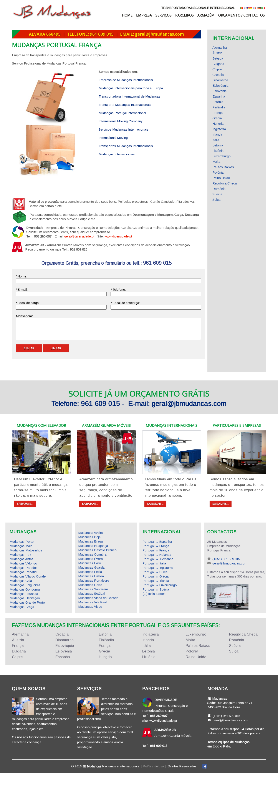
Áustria (217, 53)
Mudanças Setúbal (91, 593)
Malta (216, 161)
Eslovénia (219, 91)
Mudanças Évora (90, 559)
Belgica (217, 58)
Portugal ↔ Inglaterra (158, 567)
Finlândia (218, 107)
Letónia (217, 145)
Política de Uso (153, 766)
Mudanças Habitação (25, 598)
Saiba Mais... (25, 503)
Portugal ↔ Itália (154, 563)
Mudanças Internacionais (117, 154)
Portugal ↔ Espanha (157, 541)
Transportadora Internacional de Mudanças (129, 96)
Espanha (218, 96)
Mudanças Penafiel (23, 572)
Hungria (217, 123)
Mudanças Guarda (91, 567)
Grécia (217, 118)
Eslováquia (220, 85)
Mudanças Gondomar (25, 589)
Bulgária (218, 64)
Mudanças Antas (21, 559)
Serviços (164, 15)
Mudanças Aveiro (90, 532)
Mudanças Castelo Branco (97, 550)
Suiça (216, 199)
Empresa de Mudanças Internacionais (126, 80)
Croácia (218, 74)
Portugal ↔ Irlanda (156, 581)
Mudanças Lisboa (91, 576)
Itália (215, 140)
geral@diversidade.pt (79, 236)
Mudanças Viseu (90, 606)
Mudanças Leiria (90, 572)
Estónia (217, 102)
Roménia (218, 189)
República (243, 634)
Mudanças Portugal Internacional (122, 113)
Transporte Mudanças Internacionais (125, 104)
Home (127, 15)
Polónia (217, 172)
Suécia (217, 194)
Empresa (144, 15)
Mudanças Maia (21, 546)
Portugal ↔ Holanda (157, 554)
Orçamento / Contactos (241, 15)
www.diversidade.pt (118, 236)
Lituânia (217, 151)
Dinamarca (220, 80)
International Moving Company (121, 121)
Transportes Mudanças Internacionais (126, 146)
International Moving (113, 137)
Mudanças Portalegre (93, 580)
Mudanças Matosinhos (26, 550)
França (217, 113)
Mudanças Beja (89, 537)
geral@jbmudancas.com (229, 563)
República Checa (224, 183)
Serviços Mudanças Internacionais (123, 129)
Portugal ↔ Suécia (156, 589)
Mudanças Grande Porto (27, 602)
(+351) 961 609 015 (226, 559)
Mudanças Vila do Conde (28, 576)
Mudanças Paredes (24, 567)
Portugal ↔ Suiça (155, 572)
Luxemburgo (221, 156)
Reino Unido (221, 178)
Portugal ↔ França (156, 546)
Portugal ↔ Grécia (156, 576)
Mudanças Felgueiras (25, 585)
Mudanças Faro (89, 563)
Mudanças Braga (22, 607)
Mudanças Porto (22, 541)
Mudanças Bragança (93, 546)
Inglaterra (219, 129)
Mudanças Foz (20, 554)
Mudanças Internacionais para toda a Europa (131, 88)
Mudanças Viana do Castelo (98, 598)
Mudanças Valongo (23, 563)
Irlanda (217, 134)
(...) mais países (154, 594)
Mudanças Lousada (24, 594)
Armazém (206, 15)
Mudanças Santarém (93, 589)
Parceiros (184, 15)
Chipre (217, 69)
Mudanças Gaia (21, 581)
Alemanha (219, 47)
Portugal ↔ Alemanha (158, 559)
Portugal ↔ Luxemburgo (160, 585)
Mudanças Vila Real (92, 602)
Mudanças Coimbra (92, 554)
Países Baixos (223, 167)
